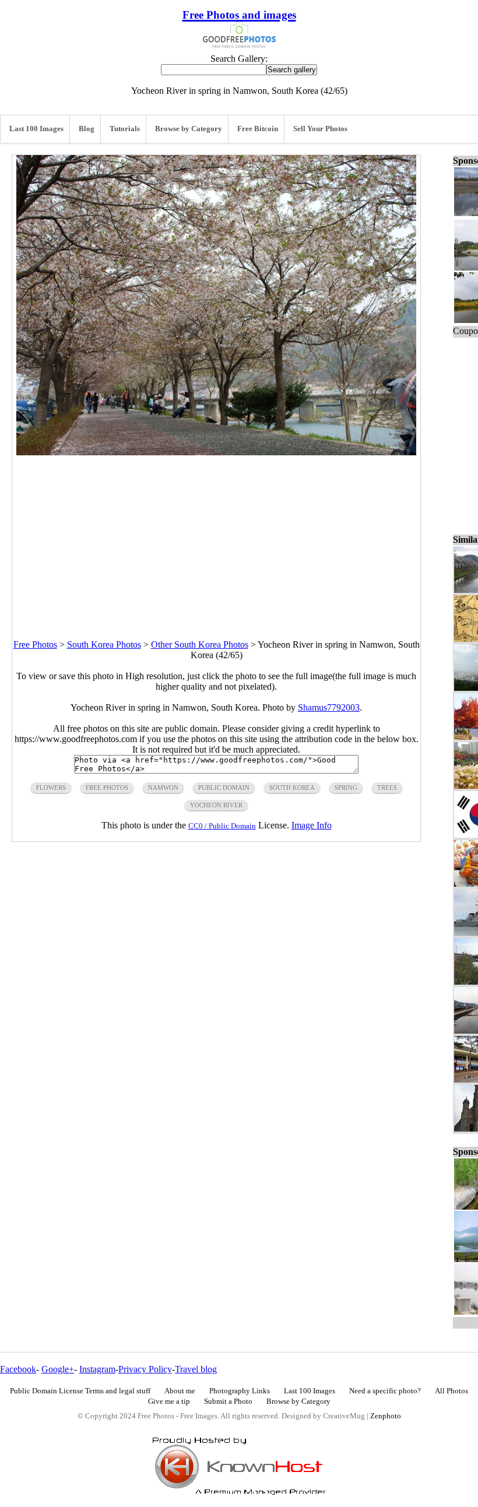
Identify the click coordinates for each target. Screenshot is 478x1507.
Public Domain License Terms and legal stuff (80, 1391)
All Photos (451, 1391)
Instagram (97, 1369)
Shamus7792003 (329, 707)
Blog (86, 129)
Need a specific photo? (385, 1391)
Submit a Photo (228, 1401)
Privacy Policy (145, 1369)
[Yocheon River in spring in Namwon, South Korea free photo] (216, 452)
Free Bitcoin (257, 129)
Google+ (57, 1369)
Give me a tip (169, 1401)
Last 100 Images (36, 129)
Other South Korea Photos (199, 644)
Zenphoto (385, 1416)
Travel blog (196, 1369)
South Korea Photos (104, 644)
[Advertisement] (216, 537)
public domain (223, 787)
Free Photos (35, 644)
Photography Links (239, 1391)
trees (387, 787)
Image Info (311, 825)
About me (179, 1391)
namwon (163, 787)
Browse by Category (188, 129)
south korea (292, 787)
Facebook (18, 1369)
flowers (51, 787)
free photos (107, 787)
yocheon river (216, 805)
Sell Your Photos (320, 129)
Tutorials (125, 129)
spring (346, 787)
